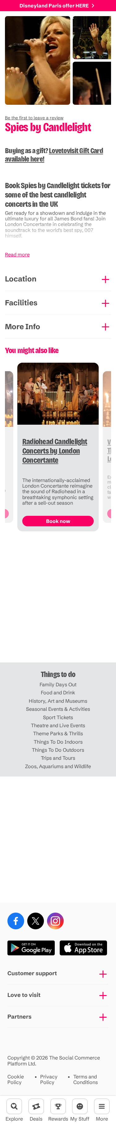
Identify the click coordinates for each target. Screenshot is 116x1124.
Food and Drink (58, 692)
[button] (34, 118)
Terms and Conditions (85, 1079)
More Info (22, 326)
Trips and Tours (58, 758)
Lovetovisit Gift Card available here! (54, 155)
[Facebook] (15, 921)
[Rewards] (58, 1106)
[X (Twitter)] (35, 921)
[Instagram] (55, 921)
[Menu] (102, 1106)
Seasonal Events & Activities (58, 709)
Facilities (21, 302)
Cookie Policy (15, 1079)
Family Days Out (58, 684)
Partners (19, 1016)
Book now (58, 521)
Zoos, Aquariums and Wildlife (58, 766)
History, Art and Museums (58, 701)
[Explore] (14, 1106)
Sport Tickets (58, 717)
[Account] (80, 1106)
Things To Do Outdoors (58, 750)
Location (21, 278)
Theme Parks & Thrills (58, 733)
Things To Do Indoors (58, 742)
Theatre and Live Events (58, 725)
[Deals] (36, 1106)
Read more (17, 254)
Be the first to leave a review (34, 118)
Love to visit (24, 994)
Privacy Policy (49, 1079)
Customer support (32, 973)
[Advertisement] (58, 599)
